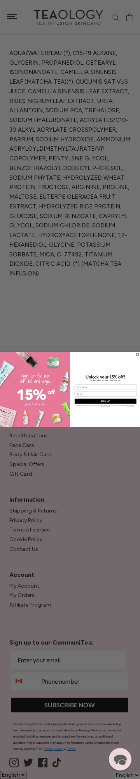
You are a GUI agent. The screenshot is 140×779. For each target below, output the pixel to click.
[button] (120, 759)
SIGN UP (105, 401)
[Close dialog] (137, 354)
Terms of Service (105, 405)
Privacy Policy (130, 405)
